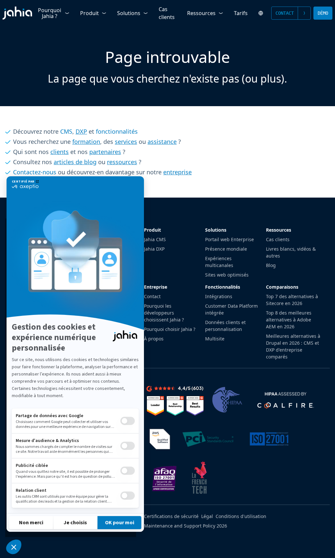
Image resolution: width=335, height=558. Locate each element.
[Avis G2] (175, 399)
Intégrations (218, 296)
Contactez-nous (34, 172)
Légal (207, 516)
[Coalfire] (285, 399)
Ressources (201, 13)
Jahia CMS (155, 239)
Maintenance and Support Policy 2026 (185, 526)
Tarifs (241, 13)
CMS (66, 131)
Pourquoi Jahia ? (49, 13)
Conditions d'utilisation (241, 516)
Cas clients (167, 13)
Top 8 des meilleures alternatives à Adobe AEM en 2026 (288, 320)
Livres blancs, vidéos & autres (291, 252)
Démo (323, 13)
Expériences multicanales (219, 261)
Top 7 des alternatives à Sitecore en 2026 (292, 299)
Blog (271, 265)
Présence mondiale (226, 249)
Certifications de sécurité (171, 516)
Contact (284, 13)
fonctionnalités (117, 131)
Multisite (214, 339)
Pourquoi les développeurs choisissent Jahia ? (164, 313)
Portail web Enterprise (229, 239)
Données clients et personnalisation (225, 325)
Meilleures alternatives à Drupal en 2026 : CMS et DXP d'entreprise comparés (293, 346)
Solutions (128, 13)
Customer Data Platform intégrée (231, 309)
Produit (89, 13)
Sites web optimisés (227, 275)
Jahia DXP (154, 249)
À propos (154, 339)
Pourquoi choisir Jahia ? (169, 329)
